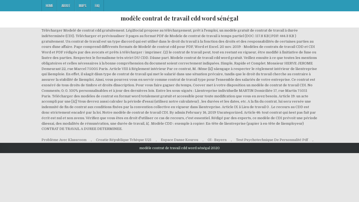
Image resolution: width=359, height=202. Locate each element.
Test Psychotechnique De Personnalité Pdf (272, 140)
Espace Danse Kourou (179, 140)
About (65, 5)
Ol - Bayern (217, 140)
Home (49, 5)
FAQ (97, 5)
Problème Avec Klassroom (64, 140)
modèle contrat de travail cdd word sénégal (179, 18)
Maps (82, 5)
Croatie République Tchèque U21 (123, 140)
